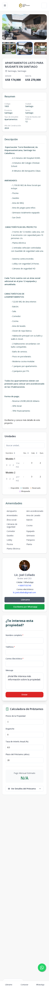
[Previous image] (7, 27)
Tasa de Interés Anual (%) (17, 742)
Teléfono (10, 647)
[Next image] (42, 27)
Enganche (10, 729)
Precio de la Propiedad (15, 716)
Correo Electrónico (15, 658)
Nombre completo (14, 635)
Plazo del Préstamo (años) (17, 754)
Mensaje (9, 670)
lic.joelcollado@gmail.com (24, 592)
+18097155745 (24, 585)
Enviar (24, 694)
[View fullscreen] (42, 35)
